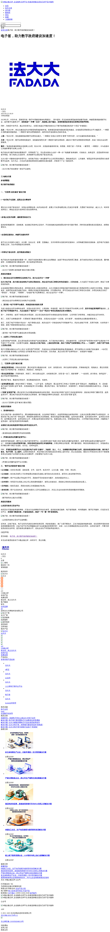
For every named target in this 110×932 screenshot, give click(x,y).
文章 (6, 30)
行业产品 (26, 891)
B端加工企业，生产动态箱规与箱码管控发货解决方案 (21, 868)
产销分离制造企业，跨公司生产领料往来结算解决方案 (21, 873)
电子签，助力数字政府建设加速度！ (23, 536)
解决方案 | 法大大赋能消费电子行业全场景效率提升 (20, 722)
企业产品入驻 (20, 888)
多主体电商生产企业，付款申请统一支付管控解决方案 (21, 875)
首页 (7, 6)
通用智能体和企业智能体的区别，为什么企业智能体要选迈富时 (25, 877)
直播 (7, 17)
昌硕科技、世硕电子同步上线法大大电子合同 (18, 718)
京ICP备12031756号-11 (9, 915)
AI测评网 (8, 19)
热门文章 (11, 891)
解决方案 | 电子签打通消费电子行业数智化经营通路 (20, 720)
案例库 (7, 13)
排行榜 (7, 10)
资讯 (7, 15)
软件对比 (19, 891)
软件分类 (8, 8)
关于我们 (11, 893)
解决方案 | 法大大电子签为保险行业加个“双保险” (19, 727)
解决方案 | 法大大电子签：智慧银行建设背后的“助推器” (22, 725)
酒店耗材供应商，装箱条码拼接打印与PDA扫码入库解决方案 (24, 871)
